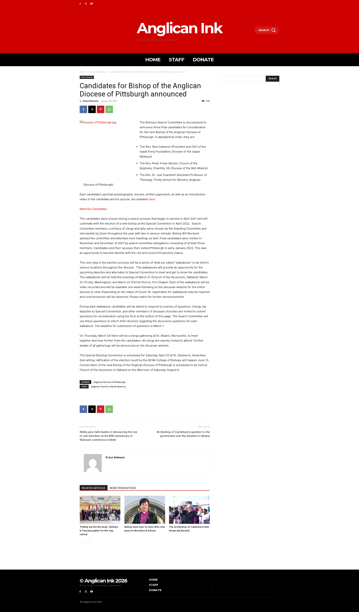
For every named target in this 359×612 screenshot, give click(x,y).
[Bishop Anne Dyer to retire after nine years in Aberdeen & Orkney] (144, 510)
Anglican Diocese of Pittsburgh (109, 382)
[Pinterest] (100, 109)
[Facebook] (80, 4)
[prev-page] (82, 541)
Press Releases (97, 71)
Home (83, 71)
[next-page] (88, 541)
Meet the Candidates (93, 209)
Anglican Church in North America (108, 386)
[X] (86, 4)
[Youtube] (92, 4)
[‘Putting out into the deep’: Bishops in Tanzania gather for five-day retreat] (100, 510)
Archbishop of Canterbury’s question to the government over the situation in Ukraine (183, 434)
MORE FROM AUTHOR (123, 488)
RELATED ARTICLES (93, 488)
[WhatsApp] (109, 109)
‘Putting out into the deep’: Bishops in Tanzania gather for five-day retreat (99, 530)
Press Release (90, 100)
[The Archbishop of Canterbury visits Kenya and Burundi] (189, 510)
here (152, 199)
